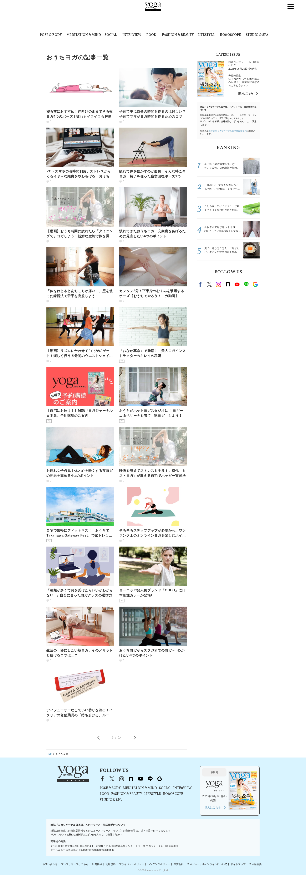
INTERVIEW (131, 35)
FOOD (151, 35)
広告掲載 (97, 864)
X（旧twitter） (209, 284)
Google (255, 284)
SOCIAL (110, 35)
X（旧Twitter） (111, 778)
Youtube (237, 284)
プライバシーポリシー (131, 864)
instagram (218, 284)
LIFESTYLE (206, 35)
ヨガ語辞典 (255, 864)
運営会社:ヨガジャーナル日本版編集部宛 (228, 131)
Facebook (201, 284)
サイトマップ (238, 864)
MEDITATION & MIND (83, 35)
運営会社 (179, 864)
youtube (140, 778)
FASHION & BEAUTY (178, 35)
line (246, 284)
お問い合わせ (49, 864)
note (227, 284)
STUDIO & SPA (257, 35)
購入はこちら (245, 93)
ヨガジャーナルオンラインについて (207, 864)
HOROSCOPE (230, 35)
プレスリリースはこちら (74, 864)
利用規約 (111, 864)
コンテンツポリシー (159, 864)
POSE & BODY (51, 35)
